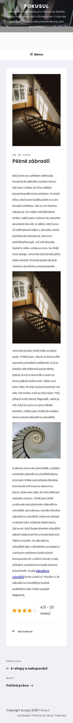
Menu (38, 54)
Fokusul (36, 6)
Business (25, 631)
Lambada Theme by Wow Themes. (42, 715)
